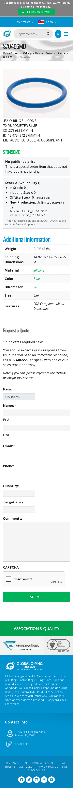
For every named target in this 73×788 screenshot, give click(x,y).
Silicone (38, 270)
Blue (36, 278)
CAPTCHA (11, 567)
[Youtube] (51, 779)
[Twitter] (29, 779)
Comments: (12, 518)
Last (6, 435)
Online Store (10, 53)
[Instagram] (44, 779)
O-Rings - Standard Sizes (37, 53)
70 (35, 287)
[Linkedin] (36, 779)
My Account (24, 22)
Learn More (12, 704)
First (6, 419)
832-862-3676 (23, 744)
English (48, 22)
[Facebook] (21, 779)
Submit (36, 597)
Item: (7, 389)
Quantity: (11, 486)
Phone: (8, 466)
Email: (9, 446)
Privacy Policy (47, 766)
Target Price (13, 502)
